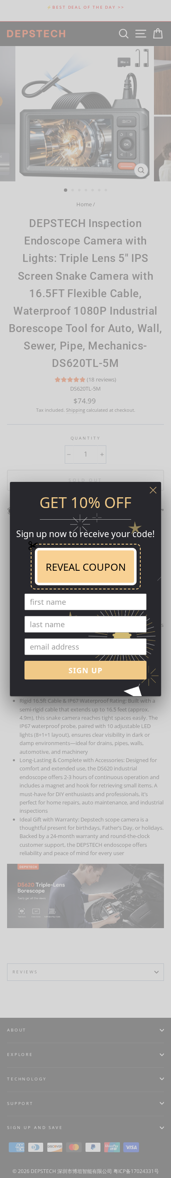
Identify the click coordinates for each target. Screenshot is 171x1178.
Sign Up (85, 670)
